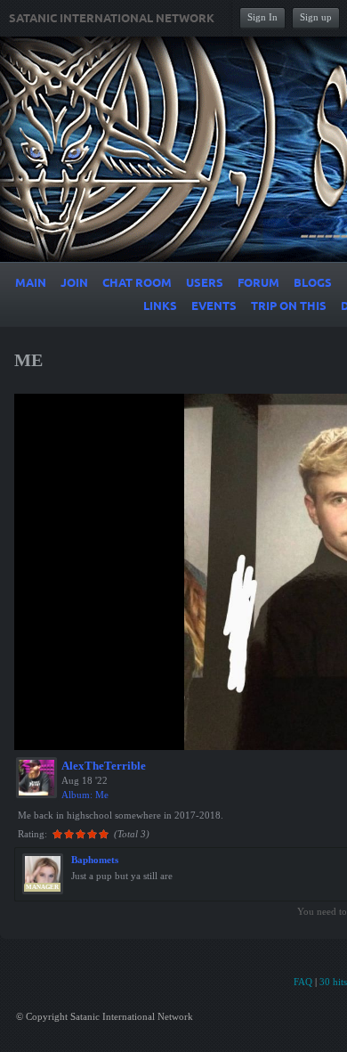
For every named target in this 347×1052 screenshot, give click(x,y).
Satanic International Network (111, 19)
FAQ (303, 981)
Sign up (316, 17)
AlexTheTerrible (103, 765)
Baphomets (94, 859)
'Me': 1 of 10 (56, 734)
